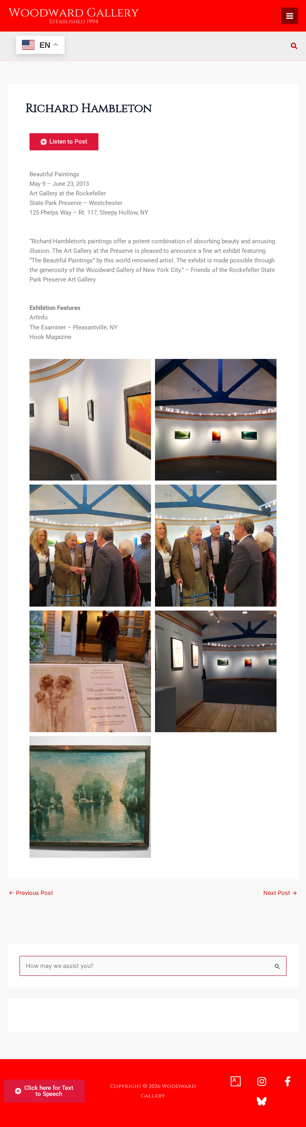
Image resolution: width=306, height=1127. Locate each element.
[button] (294, 47)
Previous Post (31, 893)
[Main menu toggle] (289, 16)
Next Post (280, 893)
